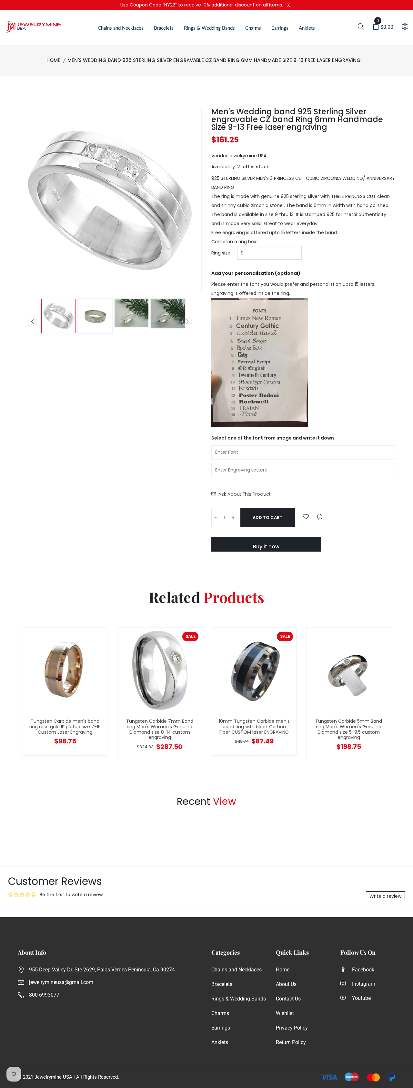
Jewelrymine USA (53, 1077)
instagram (363, 984)
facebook (363, 970)
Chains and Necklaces (121, 28)
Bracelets (164, 28)
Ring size (220, 253)
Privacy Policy (292, 1028)
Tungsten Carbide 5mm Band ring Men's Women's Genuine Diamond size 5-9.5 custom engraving (348, 729)
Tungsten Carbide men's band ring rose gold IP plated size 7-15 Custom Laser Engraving (65, 726)
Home (53, 60)
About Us (286, 984)
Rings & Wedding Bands (209, 28)
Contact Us (288, 999)
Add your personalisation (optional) (255, 273)
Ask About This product (244, 494)
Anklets (307, 28)
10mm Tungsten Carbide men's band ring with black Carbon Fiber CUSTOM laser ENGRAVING (254, 726)
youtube (361, 998)
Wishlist (285, 1013)
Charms (253, 28)
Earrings (279, 28)
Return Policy (291, 1042)
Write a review (385, 896)
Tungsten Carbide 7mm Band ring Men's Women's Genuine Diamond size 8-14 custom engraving (159, 729)
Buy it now (266, 546)
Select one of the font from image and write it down (272, 438)
